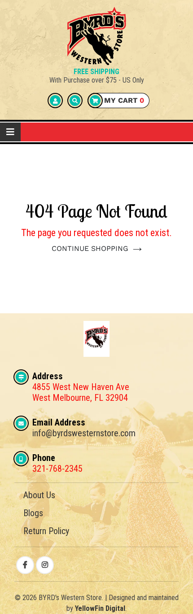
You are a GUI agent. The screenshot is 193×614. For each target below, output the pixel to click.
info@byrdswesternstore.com (84, 433)
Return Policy (46, 531)
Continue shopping (90, 248)
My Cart (123, 100)
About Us (39, 495)
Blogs (33, 513)
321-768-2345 (57, 468)
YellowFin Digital (100, 608)
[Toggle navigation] (10, 132)
